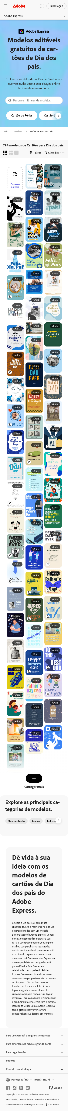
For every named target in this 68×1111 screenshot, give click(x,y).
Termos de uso (26, 1099)
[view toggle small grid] (5, 153)
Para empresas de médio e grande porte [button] (28, 1044)
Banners (36, 821)
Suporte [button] (10, 1060)
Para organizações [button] (16, 1052)
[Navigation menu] (5, 6)
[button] (42, 6)
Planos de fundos (16, 821)
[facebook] (8, 1088)
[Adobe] (19, 6)
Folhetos (51, 821)
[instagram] (14, 1088)
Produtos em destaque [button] (19, 1069)
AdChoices (54, 1104)
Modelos (18, 131)
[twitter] (21, 1088)
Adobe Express (13, 16)
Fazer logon (56, 6)
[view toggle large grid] (16, 153)
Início (5, 131)
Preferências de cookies (46, 1099)
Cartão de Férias (21, 115)
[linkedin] (28, 1088)
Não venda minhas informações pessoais (25, 1104)
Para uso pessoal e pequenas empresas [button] (28, 1035)
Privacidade (11, 1099)
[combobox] (34, 100)
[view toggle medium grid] (11, 153)
